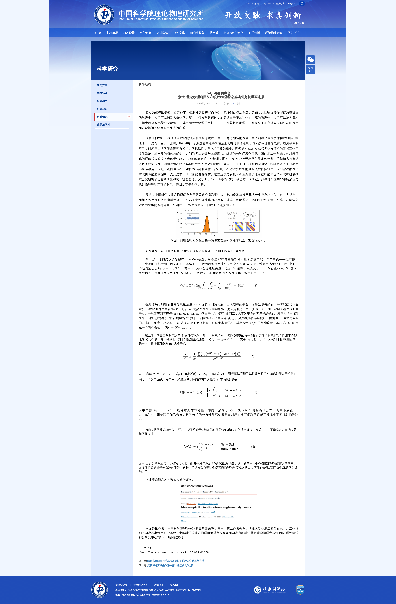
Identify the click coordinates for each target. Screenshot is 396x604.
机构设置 (129, 32)
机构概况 (112, 32)
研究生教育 (197, 32)
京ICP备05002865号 (164, 590)
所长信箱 (159, 584)
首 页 (97, 32)
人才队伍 (162, 32)
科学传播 (254, 32)
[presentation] (254, 263)
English (291, 3)
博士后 (214, 32)
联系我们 (174, 584)
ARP (248, 3)
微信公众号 (121, 584)
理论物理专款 (273, 32)
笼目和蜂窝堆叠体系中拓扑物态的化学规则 (170, 565)
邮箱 (256, 3)
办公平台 (267, 3)
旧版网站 (279, 3)
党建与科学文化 (233, 32)
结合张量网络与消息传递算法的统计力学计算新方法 (175, 560)
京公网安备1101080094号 (188, 590)
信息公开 (293, 32)
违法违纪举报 (141, 584)
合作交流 (179, 32)
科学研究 (145, 32)
